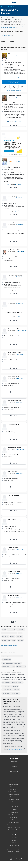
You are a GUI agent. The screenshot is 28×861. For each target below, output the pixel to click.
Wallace (14, 640)
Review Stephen (20, 251)
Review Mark (19, 521)
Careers (14, 840)
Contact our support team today (16, 749)
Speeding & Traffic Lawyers (14, 829)
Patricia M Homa (12, 302)
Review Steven (20, 426)
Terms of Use (6, 849)
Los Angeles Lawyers (14, 784)
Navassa (12, 636)
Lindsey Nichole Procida (14, 447)
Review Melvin (19, 473)
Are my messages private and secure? (11, 663)
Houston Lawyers (14, 789)
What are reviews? (21, 666)
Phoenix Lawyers (14, 796)
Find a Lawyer (14, 761)
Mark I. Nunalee (12, 519)
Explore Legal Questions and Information (12, 656)
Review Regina (19, 378)
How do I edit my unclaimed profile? (11, 693)
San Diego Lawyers (14, 801)
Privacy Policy (13, 849)
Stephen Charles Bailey (14, 249)
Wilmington (20, 640)
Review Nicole (19, 224)
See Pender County (6, 644)
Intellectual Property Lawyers (14, 827)
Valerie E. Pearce (12, 196)
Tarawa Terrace (6, 640)
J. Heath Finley (11, 159)
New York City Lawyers (14, 782)
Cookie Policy (21, 849)
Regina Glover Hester (13, 376)
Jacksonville (14, 633)
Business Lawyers (14, 812)
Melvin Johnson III (12, 471)
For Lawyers (14, 774)
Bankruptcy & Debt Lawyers (14, 809)
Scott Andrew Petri (13, 547)
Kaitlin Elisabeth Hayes (14, 571)
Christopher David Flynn (14, 328)
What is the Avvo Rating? (8, 666)
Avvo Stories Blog (14, 771)
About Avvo (14, 837)
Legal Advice (14, 766)
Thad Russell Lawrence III (14, 400)
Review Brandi (19, 497)
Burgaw (4, 629)
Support (14, 842)
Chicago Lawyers (14, 786)
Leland (20, 633)
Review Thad (19, 402)
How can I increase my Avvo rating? (11, 689)
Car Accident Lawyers (14, 822)
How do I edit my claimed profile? (10, 686)
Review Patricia (20, 303)
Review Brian (19, 276)
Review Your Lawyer (14, 764)
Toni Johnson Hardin (13, 595)
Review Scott (19, 549)
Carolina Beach (20, 629)
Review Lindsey (20, 449)
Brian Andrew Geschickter (15, 275)
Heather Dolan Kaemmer (14, 95)
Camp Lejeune (11, 629)
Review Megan (19, 354)
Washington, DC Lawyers (14, 791)
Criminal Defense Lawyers (14, 814)
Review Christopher (21, 330)
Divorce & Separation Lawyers (14, 824)
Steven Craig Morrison (14, 424)
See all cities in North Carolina (8, 645)
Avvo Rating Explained (14, 845)
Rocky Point (19, 636)
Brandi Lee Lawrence (13, 495)
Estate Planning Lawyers (14, 819)
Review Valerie (19, 197)
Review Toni (19, 597)
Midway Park (5, 636)
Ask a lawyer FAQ (6, 659)
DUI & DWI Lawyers (14, 817)
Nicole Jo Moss (12, 223)
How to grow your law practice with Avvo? (12, 682)
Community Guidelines (13, 851)
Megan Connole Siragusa (14, 352)
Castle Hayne (5, 633)
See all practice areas (6, 35)
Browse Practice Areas (14, 769)
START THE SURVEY (9, 151)
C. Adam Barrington (13, 53)
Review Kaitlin (19, 573)
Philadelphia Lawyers (14, 794)
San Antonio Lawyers (14, 799)
